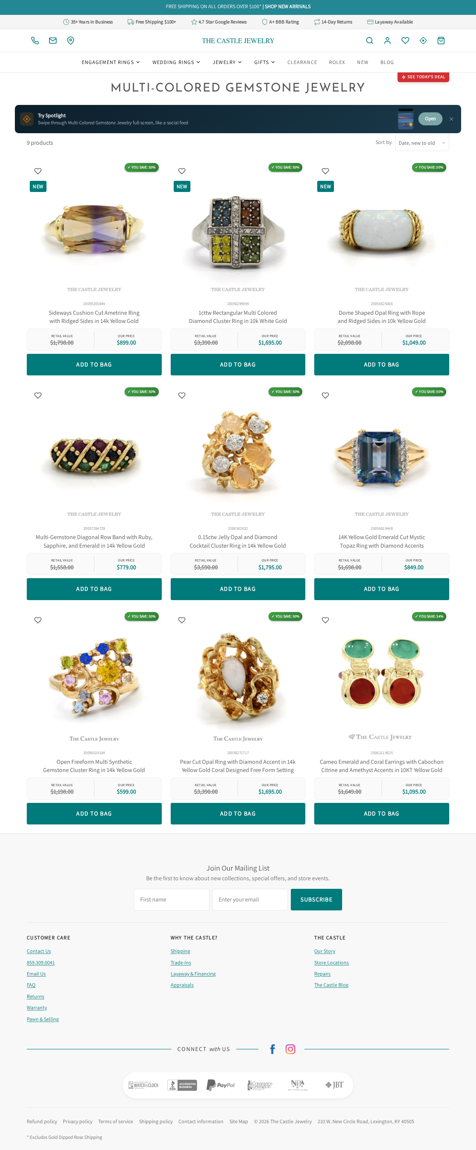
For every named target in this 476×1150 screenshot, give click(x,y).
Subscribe (238, 599)
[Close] (317, 521)
